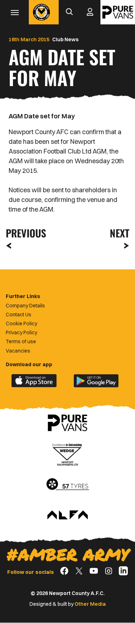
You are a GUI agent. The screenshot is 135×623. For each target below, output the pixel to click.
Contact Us (18, 314)
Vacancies (18, 351)
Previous (24, 233)
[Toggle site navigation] (14, 12)
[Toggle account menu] (90, 12)
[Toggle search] (69, 12)
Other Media (90, 604)
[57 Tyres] (67, 484)
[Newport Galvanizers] (67, 453)
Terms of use (21, 341)
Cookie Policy (21, 323)
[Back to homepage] (41, 12)
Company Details (25, 305)
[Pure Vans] (117, 12)
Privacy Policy (21, 332)
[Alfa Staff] (67, 515)
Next (119, 233)
